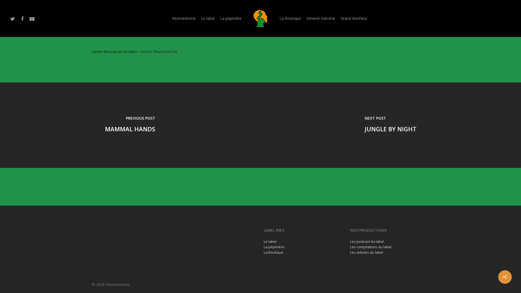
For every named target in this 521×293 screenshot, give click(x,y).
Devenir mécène (320, 18)
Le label (208, 18)
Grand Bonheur (354, 18)
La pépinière (231, 18)
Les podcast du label (367, 241)
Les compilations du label (371, 246)
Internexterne (184, 18)
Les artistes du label (366, 252)
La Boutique (290, 18)
